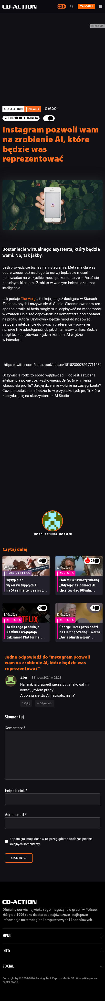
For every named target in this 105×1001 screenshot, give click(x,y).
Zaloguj (86, 6)
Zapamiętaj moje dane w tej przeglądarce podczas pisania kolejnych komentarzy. (51, 841)
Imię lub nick (16, 791)
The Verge (29, 299)
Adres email (16, 815)
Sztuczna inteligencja (21, 118)
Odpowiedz (46, 703)
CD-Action (13, 109)
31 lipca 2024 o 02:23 (46, 677)
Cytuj (27, 703)
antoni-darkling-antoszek (52, 534)
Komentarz (15, 728)
